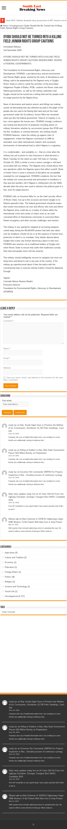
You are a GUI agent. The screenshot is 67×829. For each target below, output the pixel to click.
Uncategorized (16, 26)
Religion (8, 582)
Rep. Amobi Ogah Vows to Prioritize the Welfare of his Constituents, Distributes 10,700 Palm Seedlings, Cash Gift (36, 428)
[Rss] (33, 824)
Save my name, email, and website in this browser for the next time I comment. (33, 378)
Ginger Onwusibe (8, 612)
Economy (9, 562)
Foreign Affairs (11, 572)
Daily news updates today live (21, 494)
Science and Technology (16, 586)
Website (7, 368)
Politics (8, 577)
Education (9, 567)
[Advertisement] (33, 656)
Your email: (7, 400)
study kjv (12, 425)
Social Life (9, 591)
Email (6, 358)
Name (6, 348)
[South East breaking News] (33, 7)
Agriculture (9, 552)
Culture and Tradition (14, 557)
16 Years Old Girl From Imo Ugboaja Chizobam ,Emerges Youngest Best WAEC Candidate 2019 (36, 497)
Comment (8, 321)
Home (5, 26)
